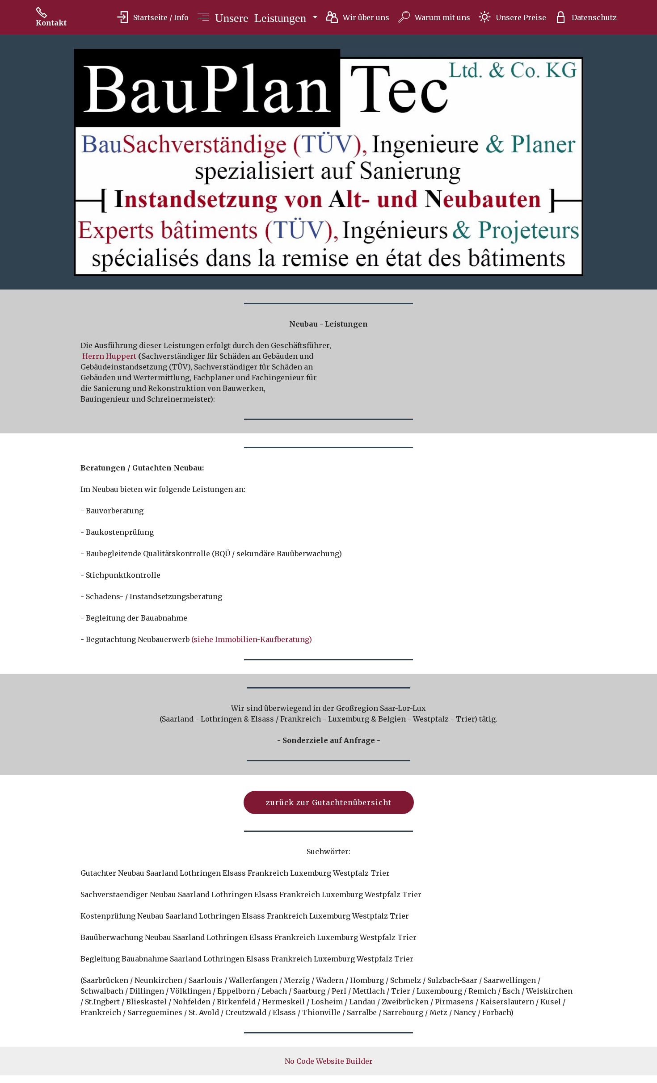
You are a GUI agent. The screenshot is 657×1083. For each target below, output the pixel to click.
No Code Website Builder (329, 1061)
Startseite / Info (160, 17)
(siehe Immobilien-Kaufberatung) (251, 639)
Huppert (121, 356)
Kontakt (51, 22)
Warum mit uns (442, 17)
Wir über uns (366, 17)
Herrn (93, 356)
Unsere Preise (521, 17)
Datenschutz (594, 17)
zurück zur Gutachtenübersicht (329, 802)
